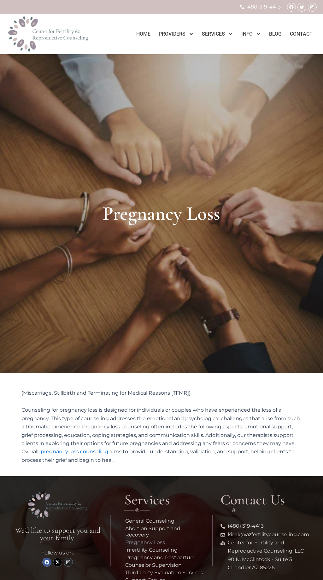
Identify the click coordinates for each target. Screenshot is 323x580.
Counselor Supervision (153, 565)
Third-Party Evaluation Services (164, 573)
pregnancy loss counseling (74, 452)
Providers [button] (172, 34)
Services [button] (213, 34)
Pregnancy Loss (145, 542)
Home (143, 34)
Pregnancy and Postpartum (160, 557)
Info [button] (247, 34)
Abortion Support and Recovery (152, 531)
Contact (301, 34)
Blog (275, 34)
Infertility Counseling (151, 550)
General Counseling (149, 521)
